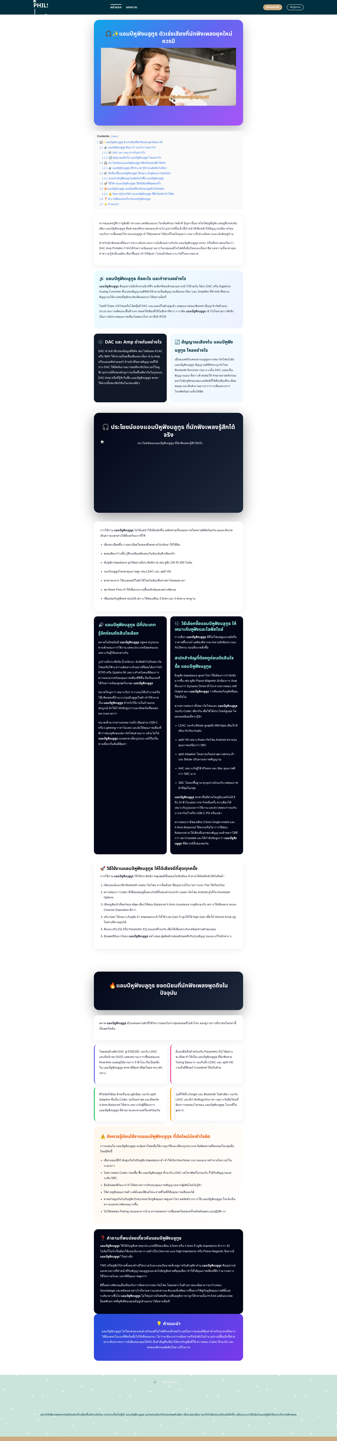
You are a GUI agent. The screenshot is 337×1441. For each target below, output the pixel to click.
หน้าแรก (115, 7)
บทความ (131, 7)
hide (114, 136)
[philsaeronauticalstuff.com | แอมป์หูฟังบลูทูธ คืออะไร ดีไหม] (69, 7)
